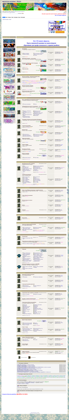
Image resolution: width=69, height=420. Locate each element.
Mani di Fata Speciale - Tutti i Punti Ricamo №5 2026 (25, 370)
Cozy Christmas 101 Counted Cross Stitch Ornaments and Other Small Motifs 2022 (30, 367)
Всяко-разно (36, 115)
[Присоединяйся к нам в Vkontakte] (54, 32)
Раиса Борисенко (34, 82)
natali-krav (27, 142)
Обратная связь (25, 68)
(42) (42, 376)
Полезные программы (27, 104)
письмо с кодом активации (11, 12)
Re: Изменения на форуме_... (59, 344)
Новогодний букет (37, 167)
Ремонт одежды (25, 144)
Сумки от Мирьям (37, 179)
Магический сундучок (27, 157)
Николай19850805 (34, 83)
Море (24, 312)
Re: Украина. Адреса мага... (59, 352)
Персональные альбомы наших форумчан (30, 241)
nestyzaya (34, 299)
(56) (50, 376)
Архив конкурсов (26, 169)
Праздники (36, 306)
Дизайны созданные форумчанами (29, 298)
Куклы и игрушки (26, 324)
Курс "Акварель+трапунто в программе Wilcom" (38, 258)
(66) (29, 375)
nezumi (62, 120)
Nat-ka (39, 83)
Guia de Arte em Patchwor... (59, 210)
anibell (45, 80)
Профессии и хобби (37, 308)
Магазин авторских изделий (27, 85)
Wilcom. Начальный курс (28, 260)
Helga (41, 81)
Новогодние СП (36, 178)
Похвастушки (24, 236)
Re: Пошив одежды (58, 205)
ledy (29, 315)
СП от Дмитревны (26, 181)
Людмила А (47, 381)
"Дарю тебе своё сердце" (28, 168)
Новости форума (26, 53)
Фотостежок (24, 217)
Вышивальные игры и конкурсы (28, 163)
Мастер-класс (25, 129)
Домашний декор (26, 307)
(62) (33, 376)
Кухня (24, 310)
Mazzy (28, 82)
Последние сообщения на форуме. (23, 383)
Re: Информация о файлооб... (59, 52)
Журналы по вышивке (37, 294)
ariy (61, 209)
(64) (33, 375)
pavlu (43, 81)
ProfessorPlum (63, 64)
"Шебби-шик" (36, 170)
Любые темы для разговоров (28, 337)
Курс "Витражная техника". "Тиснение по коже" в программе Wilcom (38, 260)
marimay (26, 81)
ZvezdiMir (62, 139)
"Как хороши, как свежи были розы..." (37, 169)
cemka (29, 83)
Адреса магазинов (25, 351)
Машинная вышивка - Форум (11, 1)
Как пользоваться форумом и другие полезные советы (38, 54)
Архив (35, 177)
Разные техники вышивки (38, 309)
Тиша (29, 299)
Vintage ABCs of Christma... (59, 294)
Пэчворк (24, 209)
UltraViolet (27, 80)
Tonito (31, 83)
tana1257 (23, 81)
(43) (54, 375)
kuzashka (32, 80)
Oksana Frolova (63, 298)
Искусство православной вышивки (29, 224)
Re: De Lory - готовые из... (59, 87)
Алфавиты (25, 305)
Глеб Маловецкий (63, 125)
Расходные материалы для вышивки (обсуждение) (32, 119)
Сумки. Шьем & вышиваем (27, 195)
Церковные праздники (38, 227)
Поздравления (26, 339)
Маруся (45, 81)
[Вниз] (68, 193)
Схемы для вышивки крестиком (28, 284)
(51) (51, 375)
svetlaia (43, 80)
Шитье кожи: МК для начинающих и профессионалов (32, 190)
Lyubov (30, 80)
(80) (26, 375)
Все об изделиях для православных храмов (26, 228)
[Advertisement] (25, 28)
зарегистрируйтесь (22, 11)
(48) (42, 375)
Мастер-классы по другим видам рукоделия (38, 136)
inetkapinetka (62, 237)
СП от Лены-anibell (37, 180)
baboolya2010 (63, 79)
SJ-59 (62, 111)
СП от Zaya (36, 181)
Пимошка (40, 80)
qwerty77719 (62, 167)
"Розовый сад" (26, 167)
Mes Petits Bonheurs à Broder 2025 (22, 369)
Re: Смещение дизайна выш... (59, 126)
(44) (61, 375)
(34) (50, 377)
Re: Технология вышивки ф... (59, 218)
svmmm (25, 83)
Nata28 (26, 82)
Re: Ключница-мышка (58, 200)
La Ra (39, 81)
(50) (29, 377)
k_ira (61, 204)
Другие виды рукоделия (27, 319)
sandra (62, 69)
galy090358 (62, 155)
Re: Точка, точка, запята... (59, 179)
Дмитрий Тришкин (63, 149)
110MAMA (62, 217)
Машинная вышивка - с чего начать (29, 58)
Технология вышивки (26, 125)
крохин (27, 83)
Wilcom (35, 104)
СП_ (61, 101)
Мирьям (44, 82)
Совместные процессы (26, 174)
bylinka (62, 144)
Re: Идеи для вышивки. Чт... (59, 140)
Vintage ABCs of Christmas (21, 364)
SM (27, 81)
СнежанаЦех (42, 83)
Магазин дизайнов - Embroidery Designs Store (31, 76)
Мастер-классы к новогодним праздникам (27, 135)
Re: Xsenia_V (57, 80)
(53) (39, 377)
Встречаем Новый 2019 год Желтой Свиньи (27, 331)
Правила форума (26, 54)
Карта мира (25, 308)
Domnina (30, 81)
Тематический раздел (27, 286)
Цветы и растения (37, 313)
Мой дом (35, 339)
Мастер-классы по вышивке (38, 134)
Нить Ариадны (39, 82)
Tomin (42, 82)
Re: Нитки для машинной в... (59, 121)
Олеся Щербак (63, 227)
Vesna (62, 275)
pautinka (62, 280)
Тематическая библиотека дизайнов (29, 302)
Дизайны (25, 230)
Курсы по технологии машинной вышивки (26, 259)
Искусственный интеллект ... (59, 102)
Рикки (62, 92)
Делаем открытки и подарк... (59, 322)
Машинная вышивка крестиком (28, 274)
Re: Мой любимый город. (58, 339)
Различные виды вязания (28, 323)
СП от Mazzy (26, 180)
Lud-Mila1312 (27, 210)
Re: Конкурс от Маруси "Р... (59, 168)
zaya (37, 83)
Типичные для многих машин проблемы (37, 114)
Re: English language (58, 65)
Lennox (35, 80)
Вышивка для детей (27, 306)
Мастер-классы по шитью (27, 200)
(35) (29, 376)
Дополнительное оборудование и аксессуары (38, 112)
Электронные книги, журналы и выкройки (30, 292)
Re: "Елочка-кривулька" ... (59, 133)
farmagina (23, 82)
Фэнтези (35, 312)
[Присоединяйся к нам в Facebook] (52, 32)
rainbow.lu (62, 59)
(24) (56, 376)
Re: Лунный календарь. (58, 156)
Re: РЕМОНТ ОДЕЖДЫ (58, 145)
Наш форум (24, 48)
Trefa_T (27, 299)
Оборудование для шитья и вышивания (30, 106)
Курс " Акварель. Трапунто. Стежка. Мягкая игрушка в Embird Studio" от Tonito (38, 255)
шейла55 (36, 299)
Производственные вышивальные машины (26, 117)
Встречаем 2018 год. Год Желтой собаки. (37, 329)
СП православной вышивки (28, 229)
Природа (35, 307)
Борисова (27, 196)
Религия (35, 310)
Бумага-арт (36, 323)
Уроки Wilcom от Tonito (38, 253)
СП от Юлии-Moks (26, 179)
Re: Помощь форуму (58, 70)
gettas (27, 262)
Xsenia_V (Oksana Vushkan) (28, 243)
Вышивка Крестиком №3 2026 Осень (23, 371)
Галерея (35, 55)
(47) (58, 375)
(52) (26, 377)
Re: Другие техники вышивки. (22, 365)
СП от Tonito (36, 182)
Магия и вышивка (25, 153)
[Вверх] (68, 190)
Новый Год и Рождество (27, 313)
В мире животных (26, 340)
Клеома (27, 56)
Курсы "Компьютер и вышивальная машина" (26, 253)
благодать (30, 82)
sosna (23, 83)
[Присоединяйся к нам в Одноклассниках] (49, 32)
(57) (38, 375)
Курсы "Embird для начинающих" (26, 255)
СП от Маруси (26, 178)
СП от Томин (26, 177)
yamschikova (37, 80)
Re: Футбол (56, 308)
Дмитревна (37, 81)
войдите (16, 11)
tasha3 (62, 132)
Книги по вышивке (26, 294)
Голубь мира (36, 157)
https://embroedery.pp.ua (34, 412)
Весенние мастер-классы (28, 136)
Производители (26, 285)
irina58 (32, 81)
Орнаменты (36, 305)
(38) (33, 378)
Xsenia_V (34, 81)
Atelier (62, 285)
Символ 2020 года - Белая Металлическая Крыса (27, 329)
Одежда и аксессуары (38, 304)
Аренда (56, 150)
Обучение (24, 249)
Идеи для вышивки (26, 138)
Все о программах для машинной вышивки (30, 99)
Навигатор (25, 304)
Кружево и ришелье (27, 309)
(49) (46, 375)
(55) (45, 377)
